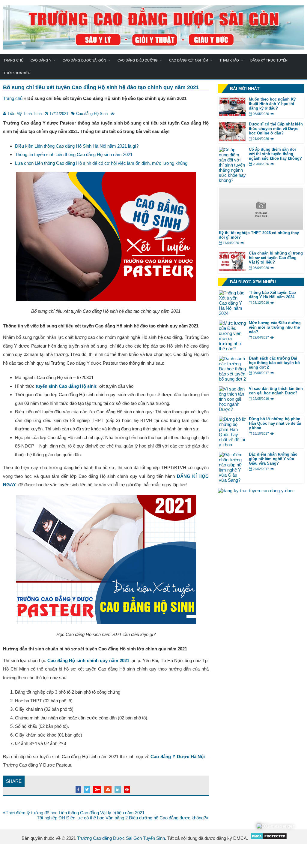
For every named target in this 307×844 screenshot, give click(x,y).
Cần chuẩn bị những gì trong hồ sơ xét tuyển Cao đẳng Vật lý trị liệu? (276, 257)
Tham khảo (229, 60)
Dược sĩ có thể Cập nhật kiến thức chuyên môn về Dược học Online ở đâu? (276, 128)
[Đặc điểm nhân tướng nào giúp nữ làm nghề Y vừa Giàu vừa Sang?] (232, 480)
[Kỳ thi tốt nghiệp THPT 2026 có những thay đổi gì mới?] (261, 228)
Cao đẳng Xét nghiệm (188, 60)
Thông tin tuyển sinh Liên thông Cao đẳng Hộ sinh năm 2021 (74, 154)
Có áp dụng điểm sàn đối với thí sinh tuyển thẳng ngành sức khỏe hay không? (275, 154)
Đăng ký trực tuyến (269, 60)
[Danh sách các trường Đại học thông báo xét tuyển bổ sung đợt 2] (232, 378)
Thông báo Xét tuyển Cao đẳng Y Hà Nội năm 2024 (272, 294)
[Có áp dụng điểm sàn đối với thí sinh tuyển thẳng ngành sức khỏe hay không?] (232, 180)
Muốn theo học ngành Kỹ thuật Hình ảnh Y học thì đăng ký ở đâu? (272, 103)
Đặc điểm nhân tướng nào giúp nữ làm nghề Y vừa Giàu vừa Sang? (273, 459)
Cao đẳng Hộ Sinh (92, 113)
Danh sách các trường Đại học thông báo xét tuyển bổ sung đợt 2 (274, 362)
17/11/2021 (58, 113)
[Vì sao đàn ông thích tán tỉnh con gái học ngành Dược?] (232, 409)
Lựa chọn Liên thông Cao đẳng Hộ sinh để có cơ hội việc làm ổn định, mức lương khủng (101, 163)
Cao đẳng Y (41, 60)
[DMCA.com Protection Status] (269, 838)
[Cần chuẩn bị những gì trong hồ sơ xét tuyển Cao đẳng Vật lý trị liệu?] (232, 269)
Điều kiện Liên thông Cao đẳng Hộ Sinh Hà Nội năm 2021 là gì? (77, 146)
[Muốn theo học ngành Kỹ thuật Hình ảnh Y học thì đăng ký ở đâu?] (232, 114)
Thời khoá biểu (17, 73)
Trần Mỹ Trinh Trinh (24, 113)
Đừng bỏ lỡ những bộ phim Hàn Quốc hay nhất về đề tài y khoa (275, 423)
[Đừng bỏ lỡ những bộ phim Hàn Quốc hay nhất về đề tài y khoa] (232, 444)
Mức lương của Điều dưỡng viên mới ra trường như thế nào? (275, 327)
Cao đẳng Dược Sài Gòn (84, 60)
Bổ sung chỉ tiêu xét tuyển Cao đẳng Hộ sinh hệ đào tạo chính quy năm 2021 (101, 87)
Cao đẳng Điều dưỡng (138, 60)
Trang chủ (13, 60)
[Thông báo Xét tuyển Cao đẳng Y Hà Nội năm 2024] (232, 313)
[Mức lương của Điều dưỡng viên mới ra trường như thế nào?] (232, 348)
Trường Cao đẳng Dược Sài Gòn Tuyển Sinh (121, 838)
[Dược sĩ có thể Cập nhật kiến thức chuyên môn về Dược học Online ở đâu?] (232, 139)
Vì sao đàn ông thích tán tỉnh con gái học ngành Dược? (276, 390)
